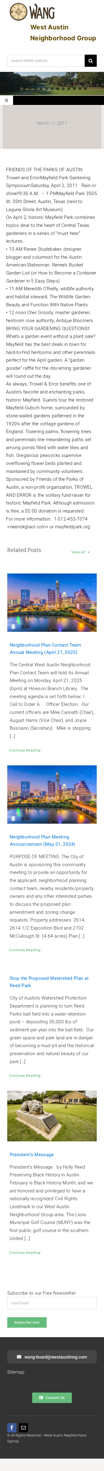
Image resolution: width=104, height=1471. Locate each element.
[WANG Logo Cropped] (32, 4)
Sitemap (15, 1372)
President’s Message (32, 1154)
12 (80, 88)
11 (74, 88)
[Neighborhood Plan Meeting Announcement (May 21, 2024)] (52, 794)
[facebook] (11, 1427)
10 (68, 88)
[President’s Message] (52, 1116)
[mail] (23, 1427)
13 (85, 88)
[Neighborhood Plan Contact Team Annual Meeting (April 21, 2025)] (52, 602)
